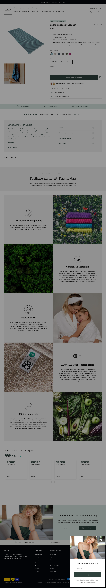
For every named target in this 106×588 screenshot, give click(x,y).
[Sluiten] (101, 540)
